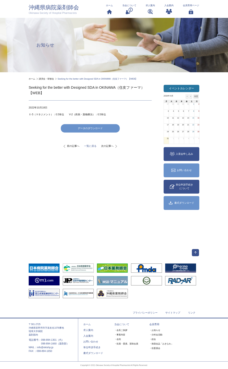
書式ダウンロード (93, 353)
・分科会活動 (155, 334)
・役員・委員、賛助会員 (126, 343)
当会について (121, 324)
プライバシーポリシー (145, 312)
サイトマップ (172, 312)
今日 (196, 96)
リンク (191, 312)
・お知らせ (154, 330)
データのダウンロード (90, 128)
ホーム (87, 324)
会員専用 (154, 324)
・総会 (152, 339)
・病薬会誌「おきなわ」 (161, 343)
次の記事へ (107, 146)
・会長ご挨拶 (120, 330)
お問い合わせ (90, 341)
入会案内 (88, 336)
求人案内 (88, 330)
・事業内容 (119, 334)
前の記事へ (73, 146)
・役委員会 (154, 348)
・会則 (117, 339)
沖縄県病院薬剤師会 (54, 9)
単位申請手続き (92, 347)
